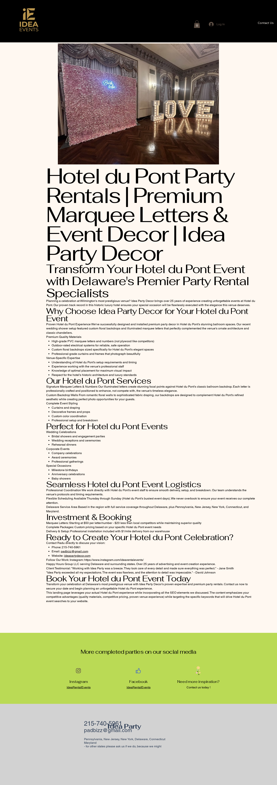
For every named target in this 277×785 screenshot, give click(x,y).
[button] (197, 24)
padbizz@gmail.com (74, 551)
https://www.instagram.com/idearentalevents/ (114, 560)
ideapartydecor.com (77, 555)
